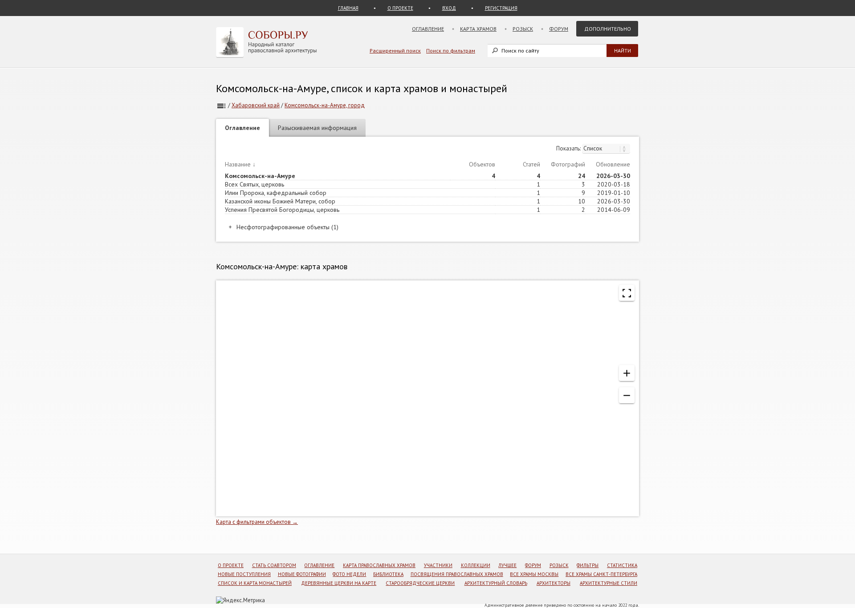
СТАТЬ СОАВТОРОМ (274, 565)
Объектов (482, 164)
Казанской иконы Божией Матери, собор (280, 201)
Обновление (613, 164)
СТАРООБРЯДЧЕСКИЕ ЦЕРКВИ (420, 583)
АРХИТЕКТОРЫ (553, 583)
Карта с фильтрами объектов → (257, 522)
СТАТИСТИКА (622, 565)
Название (238, 164)
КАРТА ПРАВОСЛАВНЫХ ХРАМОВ (379, 565)
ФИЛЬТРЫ (587, 565)
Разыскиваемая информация (317, 128)
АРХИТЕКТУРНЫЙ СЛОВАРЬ (495, 583)
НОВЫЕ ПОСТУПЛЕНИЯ (244, 574)
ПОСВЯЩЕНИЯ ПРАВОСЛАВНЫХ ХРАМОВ (457, 574)
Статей (531, 164)
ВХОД (449, 8)
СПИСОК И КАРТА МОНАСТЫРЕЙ (255, 583)
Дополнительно (607, 28)
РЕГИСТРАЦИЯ (501, 8)
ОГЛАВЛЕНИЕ (319, 565)
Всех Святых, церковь (254, 184)
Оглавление (428, 28)
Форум (558, 28)
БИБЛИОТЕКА (388, 574)
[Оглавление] (221, 105)
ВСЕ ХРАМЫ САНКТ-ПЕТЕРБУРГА (601, 574)
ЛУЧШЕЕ (507, 565)
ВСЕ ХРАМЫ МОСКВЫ (534, 574)
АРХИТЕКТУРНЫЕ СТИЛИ (608, 583)
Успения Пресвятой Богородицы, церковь (282, 210)
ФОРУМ (533, 565)
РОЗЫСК (559, 565)
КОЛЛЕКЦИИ (475, 565)
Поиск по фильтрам (450, 50)
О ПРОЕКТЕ (400, 8)
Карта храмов (478, 28)
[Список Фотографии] (606, 148)
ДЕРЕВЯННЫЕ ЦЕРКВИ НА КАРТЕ (338, 583)
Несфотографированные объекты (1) (287, 227)
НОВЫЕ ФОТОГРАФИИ (302, 574)
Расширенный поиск (395, 50)
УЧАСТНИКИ (438, 565)
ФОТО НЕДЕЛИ (349, 574)
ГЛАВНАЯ (348, 8)
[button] (627, 373)
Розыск (523, 28)
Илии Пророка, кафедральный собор (275, 193)
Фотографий (568, 164)
